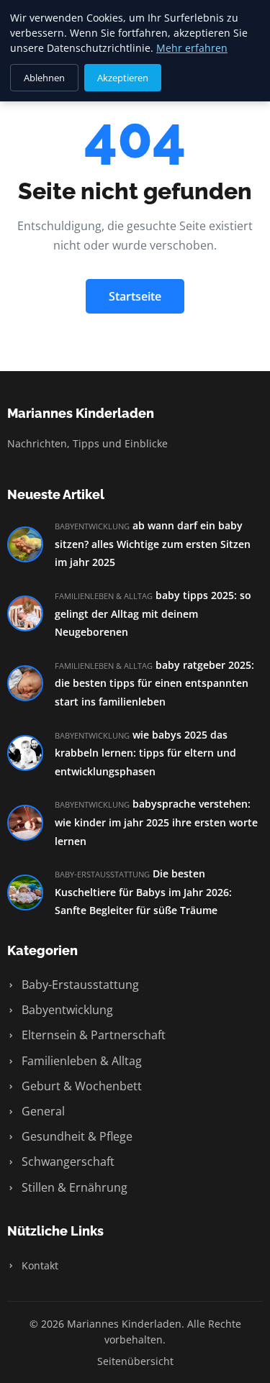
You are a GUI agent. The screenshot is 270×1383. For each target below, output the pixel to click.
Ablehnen (44, 77)
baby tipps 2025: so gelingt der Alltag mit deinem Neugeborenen (153, 613)
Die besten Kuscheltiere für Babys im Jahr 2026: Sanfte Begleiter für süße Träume (143, 892)
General (42, 1111)
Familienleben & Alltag (80, 1061)
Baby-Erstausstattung (79, 984)
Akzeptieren (122, 77)
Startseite (135, 296)
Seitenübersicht (135, 1361)
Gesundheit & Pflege (75, 1136)
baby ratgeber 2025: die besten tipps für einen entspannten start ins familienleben (154, 683)
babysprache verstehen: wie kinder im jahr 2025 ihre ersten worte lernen (156, 822)
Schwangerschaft (66, 1161)
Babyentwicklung (66, 1010)
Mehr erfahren (192, 48)
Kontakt (38, 1265)
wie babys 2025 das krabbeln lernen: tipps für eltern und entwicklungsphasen (145, 753)
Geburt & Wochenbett (80, 1086)
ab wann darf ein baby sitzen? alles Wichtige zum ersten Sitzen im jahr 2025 (153, 544)
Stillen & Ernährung (73, 1187)
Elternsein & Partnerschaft (92, 1035)
